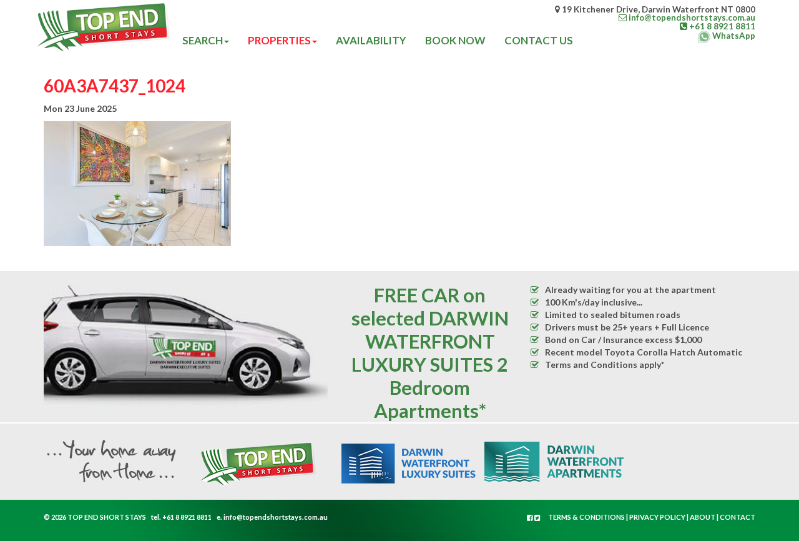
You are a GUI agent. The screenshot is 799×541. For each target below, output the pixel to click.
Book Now (455, 40)
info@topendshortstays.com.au (275, 517)
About (702, 517)
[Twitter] (537, 518)
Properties (279, 40)
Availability (371, 40)
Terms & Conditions (586, 517)
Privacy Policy (657, 517)
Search (202, 40)
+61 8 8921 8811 (187, 517)
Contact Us (538, 40)
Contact (737, 517)
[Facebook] (530, 518)
